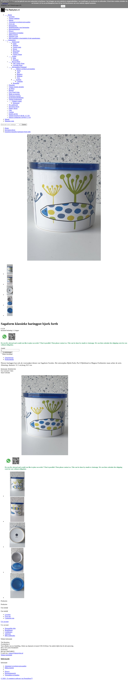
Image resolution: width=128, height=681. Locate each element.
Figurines (12, 85)
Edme (14, 43)
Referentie (4, 369)
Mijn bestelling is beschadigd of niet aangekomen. (24, 38)
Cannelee (20, 81)
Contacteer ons (9, 618)
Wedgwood (14, 42)
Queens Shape (17, 54)
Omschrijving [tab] (9, 357)
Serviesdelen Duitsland (17, 67)
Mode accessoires (14, 94)
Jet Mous (11, 88)
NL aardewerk (13, 105)
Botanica (19, 74)
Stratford (15, 52)
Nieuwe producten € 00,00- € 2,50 (20, 117)
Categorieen (10, 40)
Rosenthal (16, 83)
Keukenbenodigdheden (16, 97)
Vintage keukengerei (15, 99)
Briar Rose (16, 51)
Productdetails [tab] (9, 359)
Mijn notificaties (10, 635)
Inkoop (11, 20)
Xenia (19, 70)
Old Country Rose (18, 63)
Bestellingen (9, 630)
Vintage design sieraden (16, 87)
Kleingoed (16, 103)
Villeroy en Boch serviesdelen (24, 69)
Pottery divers (13, 108)
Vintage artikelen (14, 18)
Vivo (18, 78)
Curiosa (11, 112)
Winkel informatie (6, 655)
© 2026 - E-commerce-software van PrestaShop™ (17, 678)
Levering (11, 16)
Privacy (11, 31)
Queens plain (17, 47)
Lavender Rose (17, 65)
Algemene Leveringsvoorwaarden (19, 22)
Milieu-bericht (13, 34)
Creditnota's (8, 632)
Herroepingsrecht (14, 29)
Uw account (4, 621)
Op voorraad (5, 371)
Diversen (15, 60)
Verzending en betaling (16, 33)
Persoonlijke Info (10, 628)
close (63, 6)
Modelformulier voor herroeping (19, 27)
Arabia (12, 56)
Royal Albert (14, 61)
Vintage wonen (15, 101)
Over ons (12, 24)
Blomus (11, 90)
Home (8, 15)
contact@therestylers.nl (15, 653)
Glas (10, 110)
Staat (2, 372)
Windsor (15, 45)
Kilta (14, 58)
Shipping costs (13, 36)
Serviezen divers (14, 106)
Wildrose (19, 76)
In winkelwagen (7, 352)
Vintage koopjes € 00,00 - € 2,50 (19, 115)
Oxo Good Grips (14, 92)
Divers (15, 49)
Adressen (8, 634)
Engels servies (13, 114)
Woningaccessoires (15, 96)
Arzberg (17, 79)
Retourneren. (13, 25)
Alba (18, 72)
